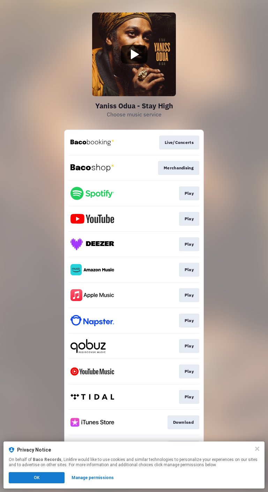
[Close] (257, 448)
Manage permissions (93, 477)
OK (36, 477)
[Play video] (134, 54)
